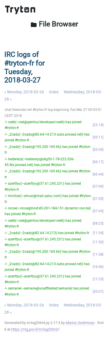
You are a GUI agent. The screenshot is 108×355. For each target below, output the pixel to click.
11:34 (98, 233)
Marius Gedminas (80, 323)
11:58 (98, 254)
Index (54, 92)
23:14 (98, 125)
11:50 (98, 242)
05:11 (98, 137)
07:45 (98, 211)
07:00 (98, 186)
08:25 (98, 223)
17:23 (98, 279)
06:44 (98, 174)
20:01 (98, 292)
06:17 (98, 162)
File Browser (54, 24)
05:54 (98, 150)
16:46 (98, 267)
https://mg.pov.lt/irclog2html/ (34, 329)
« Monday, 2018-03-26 (24, 92)
